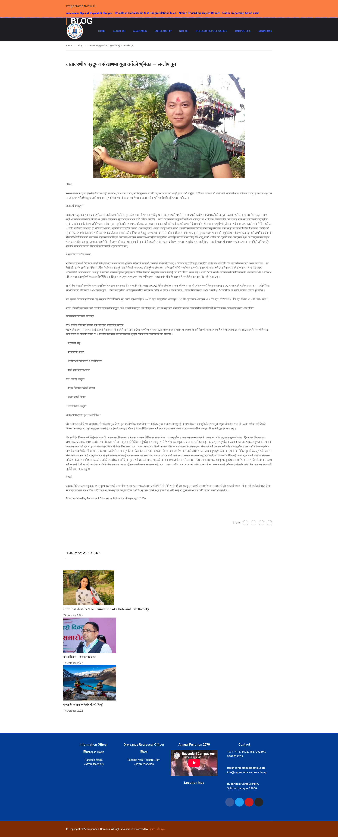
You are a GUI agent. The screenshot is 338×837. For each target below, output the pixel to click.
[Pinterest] (269, 522)
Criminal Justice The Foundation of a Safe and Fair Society (106, 609)
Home (101, 31)
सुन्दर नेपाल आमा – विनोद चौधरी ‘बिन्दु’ (83, 704)
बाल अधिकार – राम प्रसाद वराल (79, 657)
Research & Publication (211, 31)
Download (265, 31)
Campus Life (243, 31)
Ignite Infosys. (157, 829)
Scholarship (163, 31)
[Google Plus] (253, 522)
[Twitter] (261, 522)
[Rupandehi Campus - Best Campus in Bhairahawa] (75, 32)
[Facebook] (245, 522)
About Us (119, 31)
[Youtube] (249, 802)
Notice (183, 31)
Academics (140, 31)
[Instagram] (258, 802)
